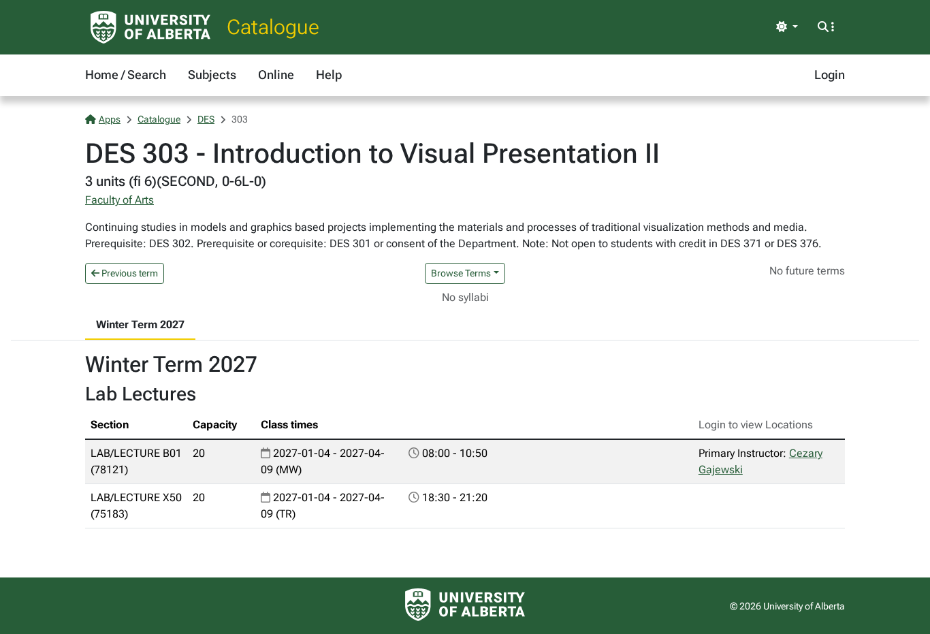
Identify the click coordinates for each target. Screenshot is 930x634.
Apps (110, 119)
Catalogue (273, 27)
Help (329, 74)
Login (829, 74)
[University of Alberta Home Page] (150, 27)
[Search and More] (826, 27)
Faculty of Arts (119, 199)
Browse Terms (461, 273)
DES (205, 119)
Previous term (128, 273)
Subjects (212, 74)
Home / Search (125, 74)
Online (276, 74)
